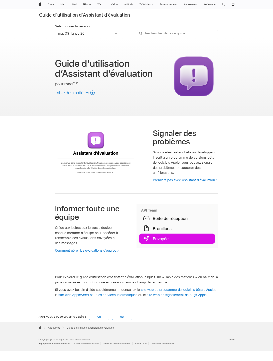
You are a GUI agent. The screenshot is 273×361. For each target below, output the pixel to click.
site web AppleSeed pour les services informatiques (97, 295)
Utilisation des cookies (162, 343)
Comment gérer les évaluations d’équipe (85, 250)
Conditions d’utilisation (86, 343)
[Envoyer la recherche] (141, 33)
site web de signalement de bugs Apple (177, 295)
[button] (223, 4)
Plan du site (140, 343)
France (231, 339)
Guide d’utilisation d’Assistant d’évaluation (84, 15)
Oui (99, 316)
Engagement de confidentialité (54, 343)
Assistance (54, 327)
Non (122, 316)
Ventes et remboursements (116, 343)
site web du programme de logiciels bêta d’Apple (178, 290)
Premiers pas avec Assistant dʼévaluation (184, 180)
